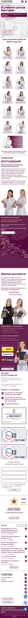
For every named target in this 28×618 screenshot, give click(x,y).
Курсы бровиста (20, 72)
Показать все (14, 567)
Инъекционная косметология (17, 140)
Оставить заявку (7, 30)
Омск (21, 251)
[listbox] (14, 468)
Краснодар (3, 252)
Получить (14, 489)
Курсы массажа (7, 72)
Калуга (3, 243)
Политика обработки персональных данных (13, 609)
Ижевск (13, 248)
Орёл (2, 234)
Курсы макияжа (7, 117)
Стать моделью (7, 602)
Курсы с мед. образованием (7, 147)
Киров (12, 245)
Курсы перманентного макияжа (20, 132)
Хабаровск (26, 257)
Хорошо (14, 616)
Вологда (8, 240)
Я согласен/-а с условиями (14, 484)
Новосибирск (24, 252)
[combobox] (8, 232)
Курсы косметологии (20, 102)
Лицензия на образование (8, 607)
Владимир (6, 244)
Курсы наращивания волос (7, 102)
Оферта (3, 612)
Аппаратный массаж (18, 138)
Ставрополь (4, 253)
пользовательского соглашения (19, 484)
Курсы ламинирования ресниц (20, 88)
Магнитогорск (16, 251)
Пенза (9, 242)
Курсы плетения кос (20, 117)
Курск (3, 248)
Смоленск (4, 242)
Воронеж (5, 247)
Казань (10, 247)
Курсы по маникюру (8, 57)
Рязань (5, 243)
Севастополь (3, 254)
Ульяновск (10, 246)
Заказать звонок (7, 34)
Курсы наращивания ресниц (7, 87)
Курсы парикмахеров (20, 57)
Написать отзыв (14, 517)
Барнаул (23, 255)
